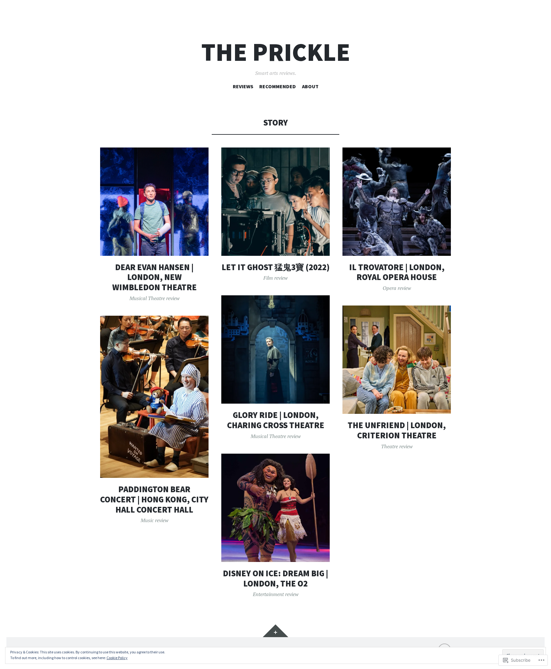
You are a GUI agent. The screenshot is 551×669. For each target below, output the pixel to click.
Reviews (243, 86)
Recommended (277, 86)
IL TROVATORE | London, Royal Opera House (396, 272)
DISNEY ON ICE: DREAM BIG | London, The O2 (275, 578)
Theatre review (397, 446)
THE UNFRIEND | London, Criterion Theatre (397, 430)
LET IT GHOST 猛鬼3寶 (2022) (276, 267)
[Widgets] (275, 630)
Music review (154, 520)
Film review (275, 277)
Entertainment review (275, 594)
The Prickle (275, 52)
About (310, 86)
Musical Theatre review (154, 298)
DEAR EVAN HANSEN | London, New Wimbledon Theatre (154, 277)
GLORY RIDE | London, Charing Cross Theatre (275, 420)
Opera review (397, 287)
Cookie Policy (117, 657)
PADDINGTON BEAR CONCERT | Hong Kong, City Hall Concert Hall (154, 499)
